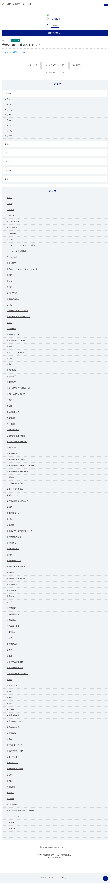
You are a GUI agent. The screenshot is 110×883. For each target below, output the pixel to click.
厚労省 (9, 346)
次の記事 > (77, 65)
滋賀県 (9, 555)
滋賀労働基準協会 (14, 537)
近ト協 (9, 703)
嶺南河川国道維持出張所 (17, 442)
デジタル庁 (11, 239)
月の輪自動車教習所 (15, 483)
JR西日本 (10, 210)
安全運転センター (14, 412)
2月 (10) (8, 131)
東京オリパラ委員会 (15, 489)
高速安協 (10, 799)
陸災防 (9, 781)
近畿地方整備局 (13, 715)
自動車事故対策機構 (15, 662)
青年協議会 (11, 787)
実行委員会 (11, 424)
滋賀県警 (10, 573)
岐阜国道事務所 (13, 430)
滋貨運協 (10, 525)
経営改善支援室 (13, 626)
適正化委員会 (12, 757)
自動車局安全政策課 (15, 668)
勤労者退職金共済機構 (16, 340)
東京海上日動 (12, 495)
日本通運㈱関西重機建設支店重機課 (21, 466)
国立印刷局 (11, 370)
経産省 (9, 638)
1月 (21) (8, 136)
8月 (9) (8, 99)
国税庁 (9, 364)
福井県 (9, 602)
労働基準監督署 (13, 335)
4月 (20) (8, 120)
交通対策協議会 (13, 299)
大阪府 (9, 400)
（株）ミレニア (13, 817)
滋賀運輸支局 (12, 585)
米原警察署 (11, 608)
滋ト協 (9, 519)
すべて (9, 198)
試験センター (12, 686)
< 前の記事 (33, 65)
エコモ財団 (11, 233)
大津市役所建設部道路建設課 (18, 388)
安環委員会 (11, 418)
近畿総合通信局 (13, 727)
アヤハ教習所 (12, 227)
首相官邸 (10, 793)
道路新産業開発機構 (15, 751)
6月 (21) (8, 110)
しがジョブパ (12, 216)
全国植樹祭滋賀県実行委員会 (18, 317)
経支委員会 (11, 632)
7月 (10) (8, 104)
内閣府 (9, 323)
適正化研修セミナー (15, 769)
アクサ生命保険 (13, 221)
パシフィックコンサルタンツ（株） (21, 245)
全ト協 (9, 305)
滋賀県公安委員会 (14, 561)
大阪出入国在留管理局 (16, 394)
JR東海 (9, 204)
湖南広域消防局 (13, 513)
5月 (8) (8, 115)
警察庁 (9, 692)
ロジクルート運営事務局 (17, 251)
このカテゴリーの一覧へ (55, 65)
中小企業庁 (11, 263)
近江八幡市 (11, 709)
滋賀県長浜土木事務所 (16, 578)
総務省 (9, 650)
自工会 (9, 680)
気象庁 (9, 507)
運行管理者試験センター (17, 745)
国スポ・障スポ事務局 (16, 352)
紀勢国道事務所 (13, 614)
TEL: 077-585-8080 (55, 858)
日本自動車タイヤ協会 (16, 459)
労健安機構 (11, 329)
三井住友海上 (12, 257)
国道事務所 (11, 376)
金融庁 (9, 775)
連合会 (9, 739)
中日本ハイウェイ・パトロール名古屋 (22, 269)
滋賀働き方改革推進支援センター (20, 531)
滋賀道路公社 (12, 590)
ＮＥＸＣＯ (16, 40)
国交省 (9, 358)
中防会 (9, 281)
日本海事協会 (12, 454)
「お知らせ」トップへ (55, 73)
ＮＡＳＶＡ (11, 828)
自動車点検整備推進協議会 (17, 674)
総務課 (9, 656)
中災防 (9, 275)
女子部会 (10, 406)
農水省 (9, 697)
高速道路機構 (12, 805)
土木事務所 (11, 382)
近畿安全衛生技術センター (17, 721)
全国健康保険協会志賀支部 (17, 311)
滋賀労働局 (11, 543)
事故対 (9, 287)
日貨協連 (10, 477)
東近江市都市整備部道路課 (17, 501)
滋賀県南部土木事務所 (16, 567)
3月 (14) (8, 125)
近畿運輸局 (11, 733)
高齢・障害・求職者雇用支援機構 (20, 811)
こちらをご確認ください (14, 52)
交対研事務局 (12, 293)
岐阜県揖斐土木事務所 (16, 436)
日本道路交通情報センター (17, 471)
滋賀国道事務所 (13, 549)
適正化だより (12, 763)
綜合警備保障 (12, 644)
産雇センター (12, 596)
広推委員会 (11, 448)
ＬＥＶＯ (10, 822)
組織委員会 (11, 620)
